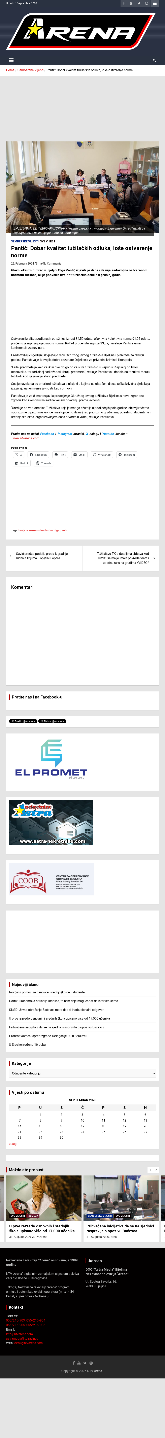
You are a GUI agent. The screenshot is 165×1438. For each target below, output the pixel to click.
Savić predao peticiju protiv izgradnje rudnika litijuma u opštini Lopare (42, 556)
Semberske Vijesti (25, 241)
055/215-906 (35, 1325)
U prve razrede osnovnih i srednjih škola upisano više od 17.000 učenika (59, 1018)
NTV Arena (40, 1236)
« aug (12, 1144)
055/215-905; (16, 1325)
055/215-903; (16, 1320)
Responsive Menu (155, 3)
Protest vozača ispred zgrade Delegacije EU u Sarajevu (48, 1036)
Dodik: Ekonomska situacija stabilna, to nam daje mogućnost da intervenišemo (63, 1001)
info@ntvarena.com (19, 1334)
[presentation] (150, 1170)
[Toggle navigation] (11, 60)
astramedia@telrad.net (22, 1338)
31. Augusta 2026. (20, 1236)
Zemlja (33, 1215)
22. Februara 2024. (23, 263)
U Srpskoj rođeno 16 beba (27, 1045)
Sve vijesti (48, 241)
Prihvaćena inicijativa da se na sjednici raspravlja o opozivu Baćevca (56, 1027)
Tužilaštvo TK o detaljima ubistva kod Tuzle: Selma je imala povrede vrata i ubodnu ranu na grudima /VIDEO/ (123, 558)
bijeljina (23, 530)
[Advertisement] (82, 105)
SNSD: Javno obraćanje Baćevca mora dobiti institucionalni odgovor (56, 1010)
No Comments (52, 263)
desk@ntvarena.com (28, 1343)
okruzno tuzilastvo (41, 530)
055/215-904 (35, 1320)
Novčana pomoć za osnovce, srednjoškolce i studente (47, 992)
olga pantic (61, 530)
